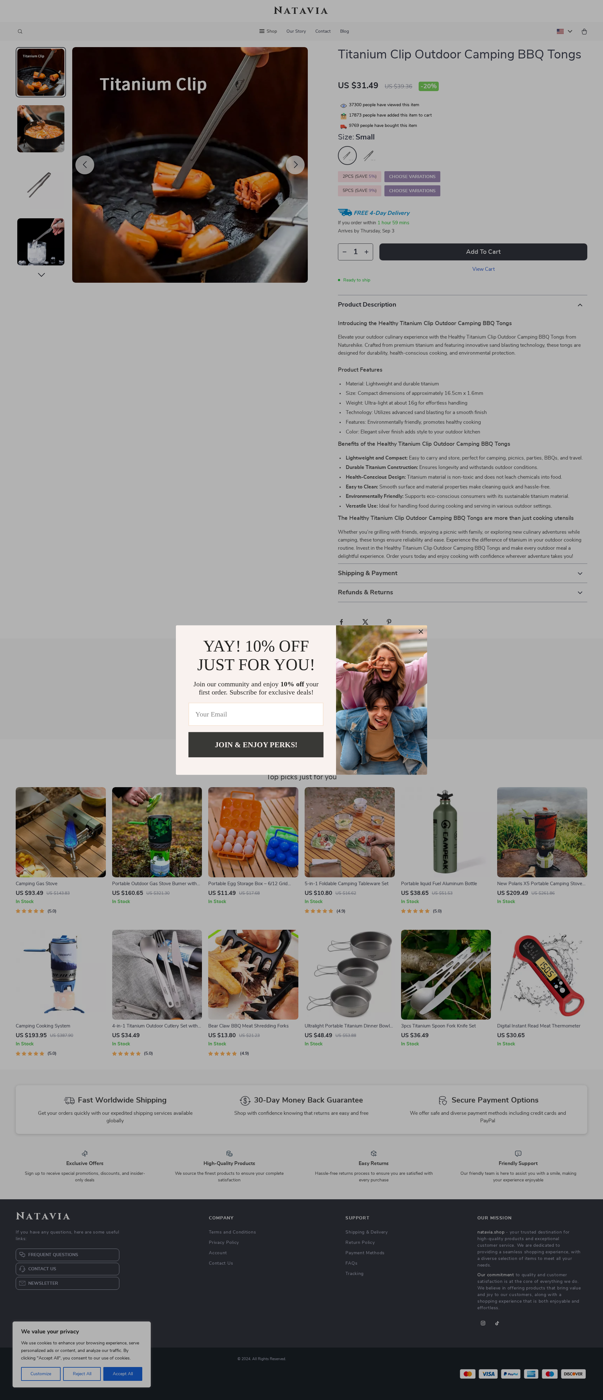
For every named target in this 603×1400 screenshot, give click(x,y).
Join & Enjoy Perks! (256, 744)
